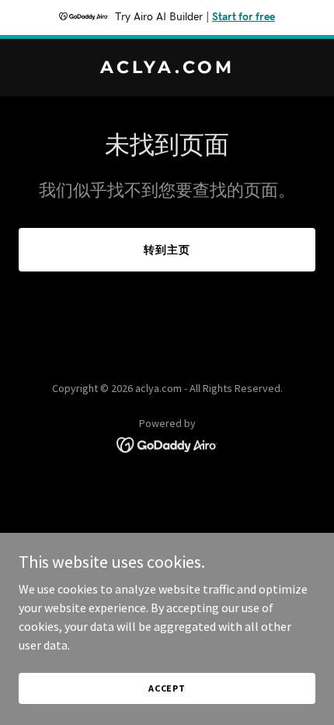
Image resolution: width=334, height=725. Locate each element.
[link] (167, 68)
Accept (167, 688)
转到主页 (167, 250)
